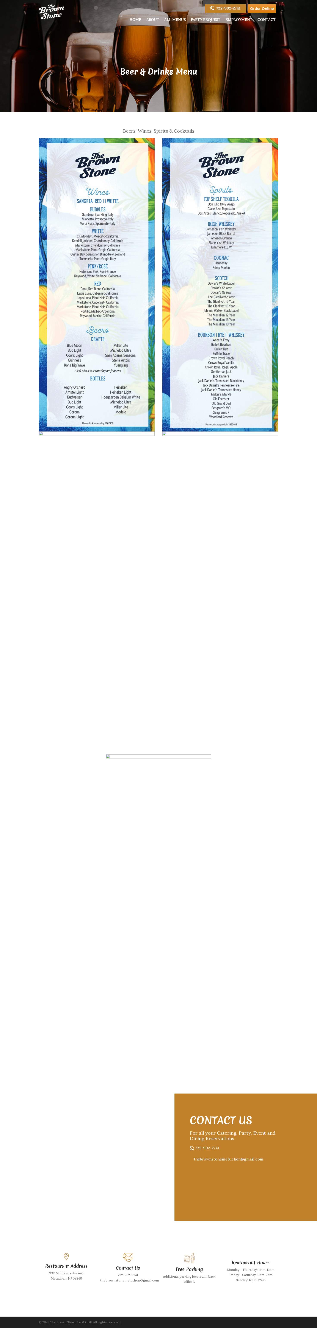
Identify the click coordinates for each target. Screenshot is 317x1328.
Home (135, 19)
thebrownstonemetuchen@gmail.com (228, 1159)
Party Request (205, 19)
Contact (266, 19)
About (152, 19)
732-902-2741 (228, 8)
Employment (239, 19)
